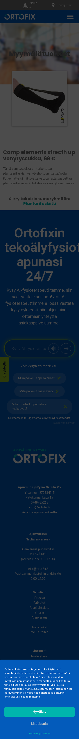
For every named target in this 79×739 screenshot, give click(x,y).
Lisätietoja (39, 724)
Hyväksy (40, 712)
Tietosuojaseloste (39, 733)
